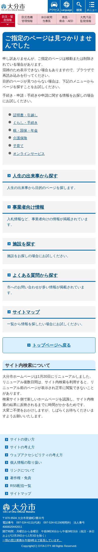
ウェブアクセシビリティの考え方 (36, 455)
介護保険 (20, 138)
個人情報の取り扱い (26, 462)
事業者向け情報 (28, 207)
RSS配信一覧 (20, 486)
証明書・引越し (25, 115)
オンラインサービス (29, 154)
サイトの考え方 (22, 447)
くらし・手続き (25, 123)
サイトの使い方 (22, 439)
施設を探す (24, 243)
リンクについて (22, 470)
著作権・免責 (20, 478)
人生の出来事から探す (35, 175)
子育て (18, 146)
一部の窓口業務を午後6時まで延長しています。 (32, 540)
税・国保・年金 (25, 130)
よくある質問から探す (35, 275)
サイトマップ (26, 312)
